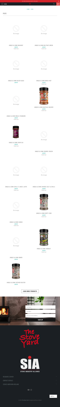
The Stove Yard (25, 400)
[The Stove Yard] (30, 4)
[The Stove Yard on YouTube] (28, 390)
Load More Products (30, 291)
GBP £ (52, 396)
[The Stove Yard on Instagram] (31, 390)
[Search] (54, 4)
